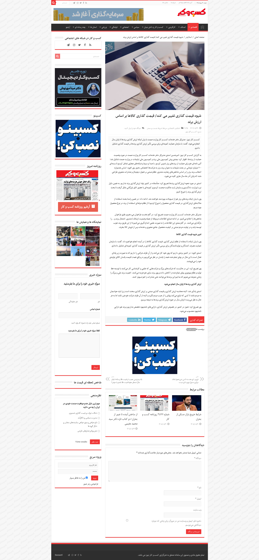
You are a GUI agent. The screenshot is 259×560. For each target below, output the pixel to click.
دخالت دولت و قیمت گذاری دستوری (83, 413)
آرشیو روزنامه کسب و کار (75, 206)
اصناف (183, 27)
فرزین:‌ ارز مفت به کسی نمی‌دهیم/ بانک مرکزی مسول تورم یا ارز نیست (185, 380)
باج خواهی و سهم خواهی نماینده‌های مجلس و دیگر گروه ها (80, 424)
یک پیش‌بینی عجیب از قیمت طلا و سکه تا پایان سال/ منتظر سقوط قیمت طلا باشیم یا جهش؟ (126, 380)
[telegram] (74, 3)
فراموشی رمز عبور (90, 484)
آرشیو (68, 27)
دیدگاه (197, 458)
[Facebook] (83, 3)
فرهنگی (114, 27)
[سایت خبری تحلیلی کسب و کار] (191, 11)
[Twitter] (80, 3)
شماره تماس (95, 309)
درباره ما (173, 2)
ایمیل (198, 499)
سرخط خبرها (162, 128)
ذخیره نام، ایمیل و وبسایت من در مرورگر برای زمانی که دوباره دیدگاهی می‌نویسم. (176, 523)
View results (81, 442)
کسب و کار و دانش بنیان (153, 27)
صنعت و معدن (152, 128)
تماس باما (165, 2)
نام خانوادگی (73, 301)
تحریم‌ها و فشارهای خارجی (87, 431)
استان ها (93, 27)
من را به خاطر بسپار (78, 478)
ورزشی (104, 27)
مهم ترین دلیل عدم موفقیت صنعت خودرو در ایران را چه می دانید (81, 405)
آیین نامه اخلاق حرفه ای (185, 2)
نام (199, 488)
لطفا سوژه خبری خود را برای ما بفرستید (84, 330)
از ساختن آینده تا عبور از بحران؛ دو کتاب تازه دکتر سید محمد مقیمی (123, 419)
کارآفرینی (172, 27)
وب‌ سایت (197, 510)
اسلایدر (188, 37)
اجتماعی (125, 27)
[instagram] (77, 3)
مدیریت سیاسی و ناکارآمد (87, 418)
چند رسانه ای (80, 27)
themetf (59, 555)
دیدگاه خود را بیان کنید (132, 128)
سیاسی (136, 27)
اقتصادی (194, 27)
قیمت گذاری (191, 329)
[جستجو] (53, 2)
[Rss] (86, 3)
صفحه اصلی (202, 27)
